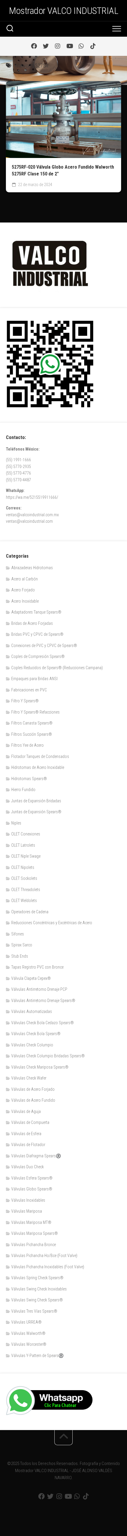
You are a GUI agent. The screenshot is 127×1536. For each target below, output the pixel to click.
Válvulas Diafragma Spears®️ (36, 1155)
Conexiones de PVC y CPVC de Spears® (44, 645)
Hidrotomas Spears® (29, 778)
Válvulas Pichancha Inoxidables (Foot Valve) (47, 1266)
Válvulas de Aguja (26, 1111)
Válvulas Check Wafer (28, 1078)
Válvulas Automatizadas (31, 1011)
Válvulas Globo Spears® (31, 1189)
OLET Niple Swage (25, 856)
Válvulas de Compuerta (30, 1122)
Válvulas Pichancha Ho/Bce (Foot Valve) (44, 1255)
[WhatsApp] (81, 46)
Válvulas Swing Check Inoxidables (39, 1289)
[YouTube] (69, 46)
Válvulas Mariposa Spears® (34, 1233)
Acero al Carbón (24, 579)
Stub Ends (19, 956)
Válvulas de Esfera (26, 1133)
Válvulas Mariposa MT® (31, 1222)
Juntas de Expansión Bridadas (36, 800)
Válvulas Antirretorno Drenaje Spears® (43, 1000)
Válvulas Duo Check (27, 1166)
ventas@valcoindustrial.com (29, 521)
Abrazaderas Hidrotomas (32, 567)
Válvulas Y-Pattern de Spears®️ (37, 1355)
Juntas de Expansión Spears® (36, 811)
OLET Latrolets (23, 845)
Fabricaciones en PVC (29, 690)
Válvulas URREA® (26, 1322)
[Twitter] (46, 46)
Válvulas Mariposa (26, 1211)
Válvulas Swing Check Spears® (37, 1300)
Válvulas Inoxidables (28, 1200)
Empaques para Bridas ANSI (34, 678)
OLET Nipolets (22, 867)
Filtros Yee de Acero (27, 745)
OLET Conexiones (25, 834)
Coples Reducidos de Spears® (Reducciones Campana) (57, 667)
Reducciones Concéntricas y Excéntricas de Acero (51, 922)
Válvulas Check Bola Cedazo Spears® (42, 1022)
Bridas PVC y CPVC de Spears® (37, 634)
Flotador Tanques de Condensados (40, 756)
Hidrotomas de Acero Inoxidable (37, 767)
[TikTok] (93, 46)
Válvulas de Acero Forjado (33, 1089)
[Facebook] (34, 46)
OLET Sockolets (24, 878)
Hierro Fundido (23, 789)
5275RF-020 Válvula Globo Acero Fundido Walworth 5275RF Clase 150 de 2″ (63, 170)
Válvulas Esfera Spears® (32, 1178)
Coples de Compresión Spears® (38, 656)
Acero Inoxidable (25, 601)
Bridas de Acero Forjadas (32, 623)
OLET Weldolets (24, 900)
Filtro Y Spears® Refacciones (35, 712)
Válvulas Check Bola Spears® (36, 1033)
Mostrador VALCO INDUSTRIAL (63, 10)
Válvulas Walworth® (28, 1333)
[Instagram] (58, 46)
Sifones (17, 934)
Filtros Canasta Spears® (32, 723)
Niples (16, 823)
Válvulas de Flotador (28, 1144)
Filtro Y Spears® (25, 700)
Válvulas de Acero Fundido (33, 1100)
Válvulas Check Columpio (32, 1045)
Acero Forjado (23, 590)
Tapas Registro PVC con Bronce (37, 967)
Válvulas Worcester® (28, 1344)
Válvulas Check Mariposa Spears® (40, 1067)
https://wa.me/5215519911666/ (32, 497)
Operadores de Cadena (29, 911)
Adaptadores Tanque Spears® (36, 612)
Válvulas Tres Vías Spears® (34, 1311)
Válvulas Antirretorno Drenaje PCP (39, 989)
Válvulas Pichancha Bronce (33, 1244)
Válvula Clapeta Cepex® (31, 978)
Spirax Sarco (21, 945)
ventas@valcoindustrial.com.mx (32, 514)
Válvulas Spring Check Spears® (37, 1277)
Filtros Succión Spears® (31, 734)
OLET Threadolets (25, 889)
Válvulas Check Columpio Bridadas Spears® (48, 1055)
